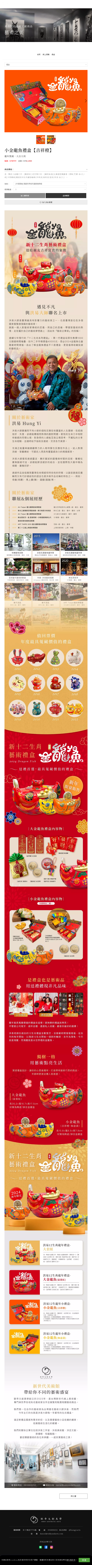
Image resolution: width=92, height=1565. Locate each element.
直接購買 (66, 195)
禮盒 (53, 54)
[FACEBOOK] (46, 1547)
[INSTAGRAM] (51, 1547)
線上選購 (46, 54)
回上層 (73, 1496)
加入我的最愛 (47, 202)
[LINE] (40, 1547)
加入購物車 (25, 195)
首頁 (39, 54)
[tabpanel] (46, 25)
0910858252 (53, 1530)
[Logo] (11, 3)
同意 (84, 1559)
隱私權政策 (71, 1560)
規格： (7, 184)
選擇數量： (8, 189)
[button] (86, 101)
